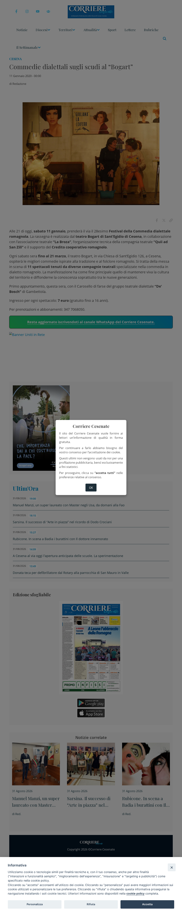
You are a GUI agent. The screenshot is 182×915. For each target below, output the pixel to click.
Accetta (147, 904)
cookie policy (135, 893)
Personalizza (35, 904)
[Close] (172, 867)
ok (91, 488)
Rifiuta (91, 904)
